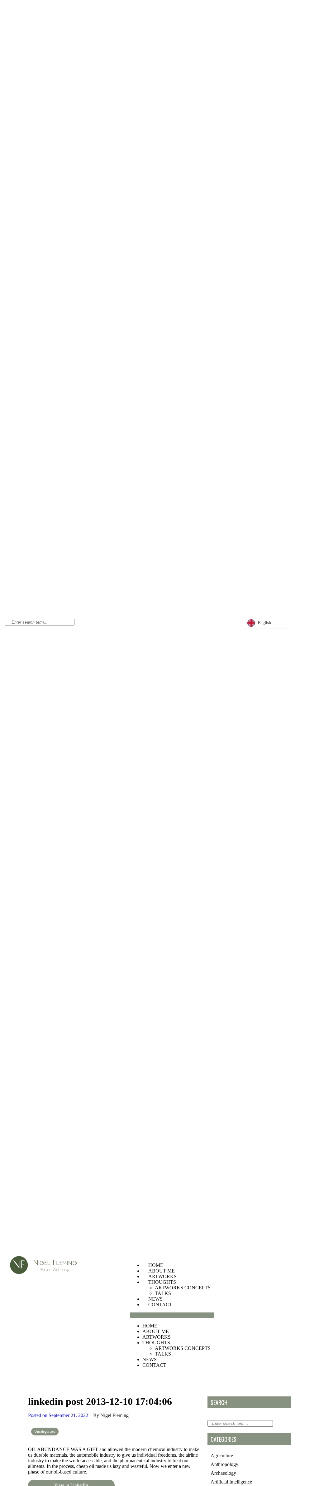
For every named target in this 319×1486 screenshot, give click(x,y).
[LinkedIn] (232, 624)
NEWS (155, 1299)
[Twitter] (225, 624)
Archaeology (223, 1473)
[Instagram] (219, 624)
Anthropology (224, 1464)
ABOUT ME (161, 1270)
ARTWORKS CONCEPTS (183, 1287)
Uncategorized (44, 1431)
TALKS (163, 1293)
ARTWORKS (162, 1276)
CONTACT (160, 1304)
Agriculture (222, 1455)
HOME (155, 1265)
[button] (172, 1315)
